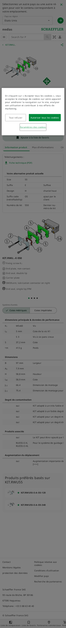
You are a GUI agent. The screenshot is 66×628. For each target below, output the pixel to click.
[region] (33, 111)
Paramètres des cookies (33, 127)
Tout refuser (16, 117)
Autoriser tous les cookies (45, 117)
